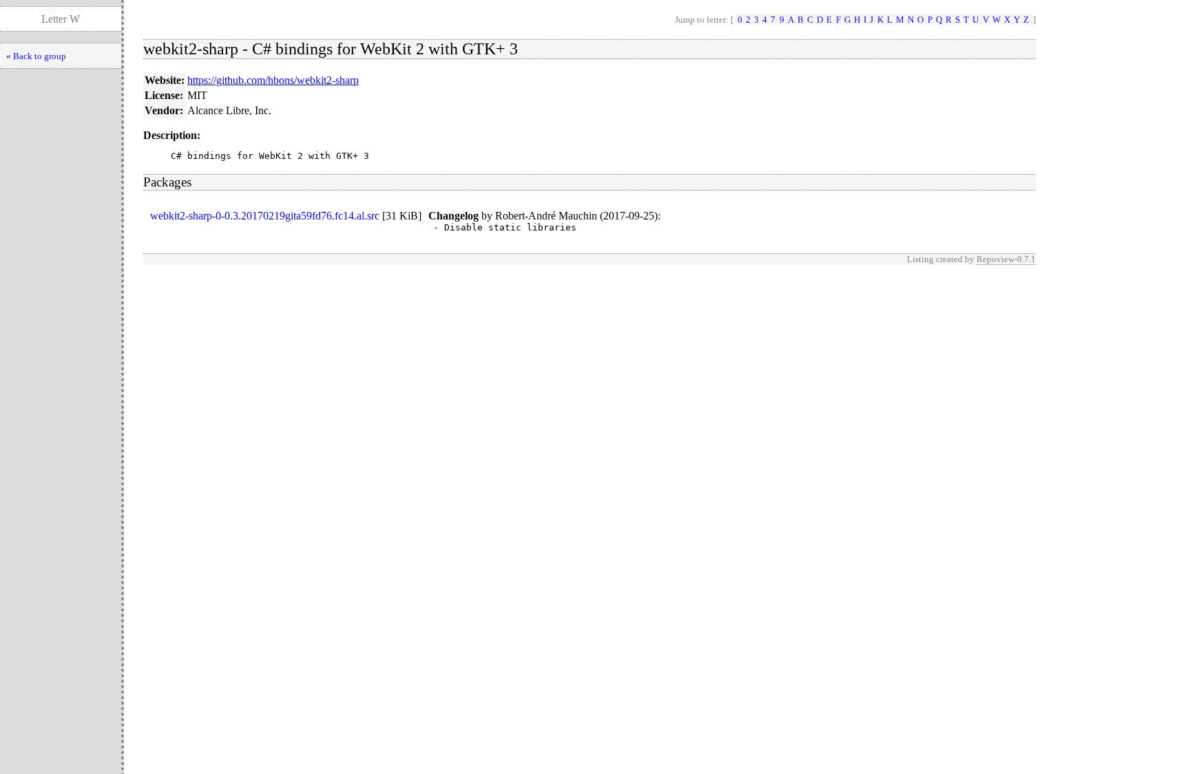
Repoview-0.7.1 (1006, 259)
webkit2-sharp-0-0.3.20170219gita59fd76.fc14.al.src (264, 216)
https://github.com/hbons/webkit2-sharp (273, 80)
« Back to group (36, 56)
